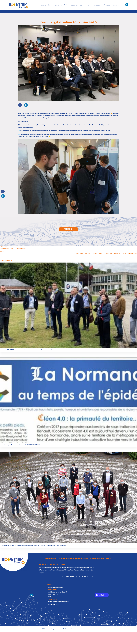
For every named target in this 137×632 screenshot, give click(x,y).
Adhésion (68, 229)
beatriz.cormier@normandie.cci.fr (58, 601)
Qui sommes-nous (55, 5)
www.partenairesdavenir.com (85, 629)
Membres (88, 5)
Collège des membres (73, 5)
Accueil (43, 5)
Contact (106, 5)
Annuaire (115, 5)
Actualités (97, 5)
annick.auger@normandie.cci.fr (57, 592)
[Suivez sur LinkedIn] (126, 4)
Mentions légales (68, 629)
